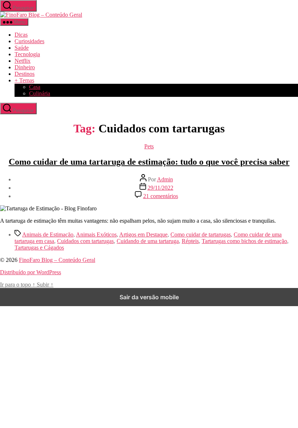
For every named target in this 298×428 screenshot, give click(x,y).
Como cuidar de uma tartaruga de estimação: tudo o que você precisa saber (149, 161)
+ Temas (24, 80)
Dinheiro (25, 67)
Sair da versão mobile (149, 297)
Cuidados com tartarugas (85, 241)
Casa (34, 87)
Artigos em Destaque (143, 234)
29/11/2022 (160, 188)
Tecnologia (27, 54)
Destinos (25, 74)
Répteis (190, 241)
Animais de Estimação (47, 234)
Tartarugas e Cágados (39, 247)
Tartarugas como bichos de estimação (244, 241)
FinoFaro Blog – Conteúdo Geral (57, 260)
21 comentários (160, 196)
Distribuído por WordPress (30, 272)
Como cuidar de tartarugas (200, 234)
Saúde (22, 48)
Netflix (23, 61)
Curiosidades (29, 41)
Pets (149, 146)
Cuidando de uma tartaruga (148, 241)
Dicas (21, 35)
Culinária (39, 93)
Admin (165, 179)
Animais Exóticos (96, 234)
